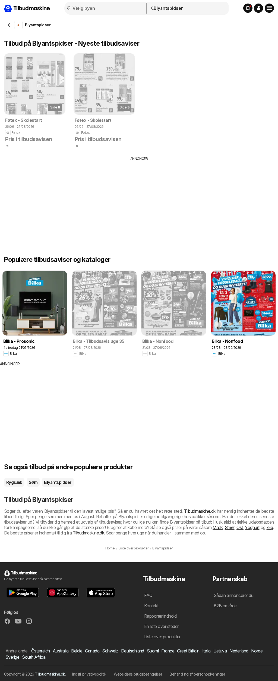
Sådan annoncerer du (233, 595)
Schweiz (110, 651)
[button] (258, 8)
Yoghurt (252, 527)
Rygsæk (14, 482)
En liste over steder (161, 626)
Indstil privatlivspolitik (89, 674)
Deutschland (132, 651)
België (76, 651)
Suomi (153, 651)
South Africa (33, 657)
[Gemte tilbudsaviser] (247, 8)
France (167, 651)
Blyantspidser (57, 482)
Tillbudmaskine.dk (50, 674)
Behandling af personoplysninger (197, 674)
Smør (230, 527)
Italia (206, 651)
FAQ (148, 595)
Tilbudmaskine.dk (200, 511)
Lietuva (220, 651)
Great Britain (188, 651)
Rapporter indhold (160, 616)
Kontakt (151, 605)
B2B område (225, 605)
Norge (257, 651)
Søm (33, 482)
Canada (92, 651)
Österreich (40, 651)
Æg (270, 527)
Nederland (238, 651)
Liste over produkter (162, 636)
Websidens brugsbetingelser (138, 674)
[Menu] (269, 8)
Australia (60, 651)
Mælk (218, 527)
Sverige (12, 657)
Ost (239, 527)
